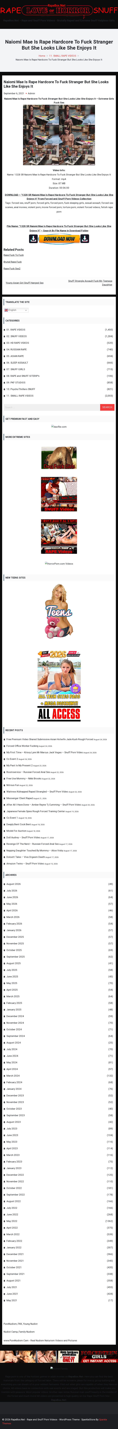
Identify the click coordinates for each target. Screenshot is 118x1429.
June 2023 (12, 1135)
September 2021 (15, 1274)
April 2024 (12, 1069)
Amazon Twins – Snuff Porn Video (25, 863)
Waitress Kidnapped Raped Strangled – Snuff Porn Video (37, 791)
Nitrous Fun (12, 785)
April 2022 (12, 1227)
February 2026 (14, 923)
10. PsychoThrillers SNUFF (20, 389)
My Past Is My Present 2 (19, 765)
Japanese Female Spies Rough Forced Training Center (35, 811)
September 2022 (15, 1194)
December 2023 (15, 1095)
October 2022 (14, 1188)
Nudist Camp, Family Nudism (19, 1331)
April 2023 (12, 1148)
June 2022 (12, 1214)
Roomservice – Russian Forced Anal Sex (28, 772)
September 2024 (15, 1036)
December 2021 (15, 1254)
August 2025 (13, 963)
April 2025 (12, 989)
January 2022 (13, 1247)
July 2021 (11, 1287)
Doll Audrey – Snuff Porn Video (23, 837)
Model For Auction (16, 830)
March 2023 (13, 1155)
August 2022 (13, 1201)
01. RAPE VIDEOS (15, 329)
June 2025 (12, 976)
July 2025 (11, 969)
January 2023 (13, 1168)
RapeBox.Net (75, 1376)
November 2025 (15, 943)
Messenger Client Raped (19, 798)
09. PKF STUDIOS (15, 382)
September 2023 (15, 1115)
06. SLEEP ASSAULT (17, 362)
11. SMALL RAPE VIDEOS (19, 395)
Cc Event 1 (12, 817)
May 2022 (11, 1221)
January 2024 (13, 1088)
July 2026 (11, 890)
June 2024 (12, 1055)
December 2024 (15, 1016)
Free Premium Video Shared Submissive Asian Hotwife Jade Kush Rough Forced (49, 739)
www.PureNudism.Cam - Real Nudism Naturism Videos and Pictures (40, 1340)
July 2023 (11, 1128)
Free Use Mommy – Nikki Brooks (23, 778)
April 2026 (12, 910)
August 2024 (13, 1042)
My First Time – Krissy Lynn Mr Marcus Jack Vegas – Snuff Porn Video (44, 752)
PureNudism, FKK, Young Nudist (21, 1323)
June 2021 (12, 1293)
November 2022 (15, 1181)
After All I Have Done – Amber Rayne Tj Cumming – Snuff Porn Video (43, 804)
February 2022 (14, 1240)
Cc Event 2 (12, 759)
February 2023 (14, 1161)
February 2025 (14, 1003)
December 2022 (15, 1174)
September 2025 (15, 956)
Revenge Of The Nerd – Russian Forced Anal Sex (32, 843)
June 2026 (12, 897)
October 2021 (14, 1267)
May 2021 (11, 1300)
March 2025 (13, 996)
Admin (31, 93)
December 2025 (15, 936)
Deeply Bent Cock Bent (18, 824)
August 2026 (13, 884)
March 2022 (13, 1234)
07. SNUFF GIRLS (15, 369)
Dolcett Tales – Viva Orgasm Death (25, 857)
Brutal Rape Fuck (13, 261)
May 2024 (11, 1062)
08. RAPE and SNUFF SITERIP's (22, 375)
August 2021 (13, 1280)
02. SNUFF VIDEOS (16, 336)
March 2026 (13, 917)
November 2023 (15, 1102)
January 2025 (13, 1009)
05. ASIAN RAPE (15, 356)
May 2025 (11, 983)
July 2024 (11, 1049)
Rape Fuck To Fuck (14, 255)
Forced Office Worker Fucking (22, 745)
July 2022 (11, 1207)
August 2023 (13, 1121)
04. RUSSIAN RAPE (16, 349)
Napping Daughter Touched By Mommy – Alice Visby (34, 850)
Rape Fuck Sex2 (12, 268)
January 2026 (13, 930)
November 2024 (15, 1022)
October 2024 (14, 1029)
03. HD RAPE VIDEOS (17, 342)
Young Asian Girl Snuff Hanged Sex (24, 282)
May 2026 (11, 903)
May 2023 (11, 1141)
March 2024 (13, 1075)
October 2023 (14, 1108)
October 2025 (14, 950)
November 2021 (15, 1260)
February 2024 (14, 1082)
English (12, 310)
